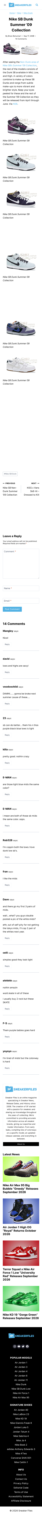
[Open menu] (5, 5)
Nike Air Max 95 (21, 1397)
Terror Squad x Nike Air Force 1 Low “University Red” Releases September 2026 (20, 1274)
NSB (15, 104)
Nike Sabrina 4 (21, 1436)
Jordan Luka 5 (21, 1427)
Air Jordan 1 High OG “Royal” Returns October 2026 (19, 1231)
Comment (10, 551)
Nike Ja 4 (21, 1440)
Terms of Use (21, 1492)
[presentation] (21, 1169)
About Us (21, 1474)
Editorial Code (21, 1487)
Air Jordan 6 (21, 1375)
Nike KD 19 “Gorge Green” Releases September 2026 (21, 1316)
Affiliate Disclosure (21, 1501)
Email (7, 600)
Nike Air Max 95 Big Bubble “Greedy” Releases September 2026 (20, 1189)
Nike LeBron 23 (21, 1414)
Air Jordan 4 (21, 1371)
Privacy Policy (21, 1483)
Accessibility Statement (21, 1496)
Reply (7, 644)
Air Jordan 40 (21, 1410)
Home (12, 13)
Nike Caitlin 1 (21, 1462)
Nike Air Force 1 (21, 1393)
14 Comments (21, 39)
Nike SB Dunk (10, 474)
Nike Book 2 (21, 1445)
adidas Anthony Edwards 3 (21, 1449)
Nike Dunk (28, 13)
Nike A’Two (21, 1453)
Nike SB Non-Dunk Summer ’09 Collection (10, 489)
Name (8, 588)
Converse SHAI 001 (21, 1458)
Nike (19, 13)
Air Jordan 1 (21, 1362)
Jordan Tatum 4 (21, 1431)
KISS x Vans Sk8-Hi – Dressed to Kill (31, 489)
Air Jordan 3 (21, 1367)
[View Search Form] (37, 5)
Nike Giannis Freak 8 (21, 1423)
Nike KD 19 (21, 1418)
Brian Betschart (14, 36)
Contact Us (21, 1479)
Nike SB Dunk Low (21, 1388)
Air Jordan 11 (21, 1380)
